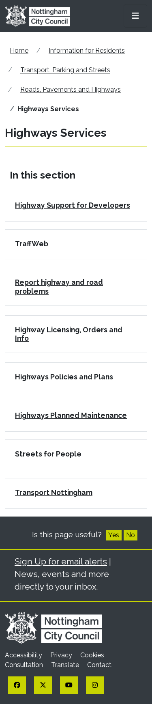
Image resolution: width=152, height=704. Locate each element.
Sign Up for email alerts (61, 561)
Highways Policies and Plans (64, 376)
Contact (99, 665)
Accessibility (24, 655)
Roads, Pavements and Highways (70, 89)
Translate (66, 665)
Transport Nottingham (53, 492)
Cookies (92, 655)
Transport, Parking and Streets (65, 70)
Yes (113, 535)
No (130, 535)
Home (19, 50)
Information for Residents (87, 50)
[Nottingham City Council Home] (53, 627)
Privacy (62, 655)
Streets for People (48, 454)
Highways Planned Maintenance (71, 415)
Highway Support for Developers (72, 205)
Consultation (25, 665)
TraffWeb (31, 243)
